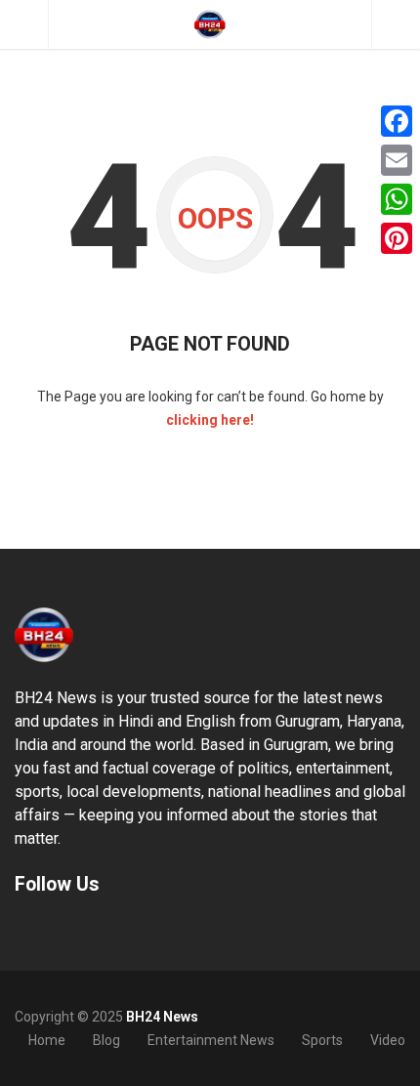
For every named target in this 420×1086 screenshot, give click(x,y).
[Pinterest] (396, 238)
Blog (106, 1040)
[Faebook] (23, 929)
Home (46, 1040)
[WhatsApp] (396, 199)
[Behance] (49, 929)
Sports (322, 1040)
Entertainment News (210, 1040)
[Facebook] (396, 121)
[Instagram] (74, 929)
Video (387, 1040)
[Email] (396, 160)
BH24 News (162, 1016)
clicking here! (210, 420)
